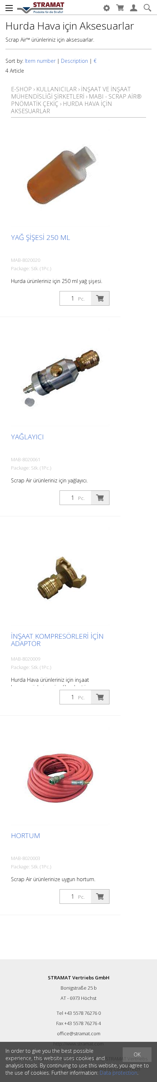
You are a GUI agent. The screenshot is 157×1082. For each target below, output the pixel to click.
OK (137, 1054)
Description (74, 60)
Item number (40, 60)
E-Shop (21, 89)
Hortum (25, 835)
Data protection (118, 1072)
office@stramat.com (78, 1033)
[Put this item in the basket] (100, 298)
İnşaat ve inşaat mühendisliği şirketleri (71, 92)
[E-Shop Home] (40, 7)
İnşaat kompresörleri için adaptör (57, 639)
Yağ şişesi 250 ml (40, 237)
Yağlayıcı (27, 436)
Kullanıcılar (56, 89)
